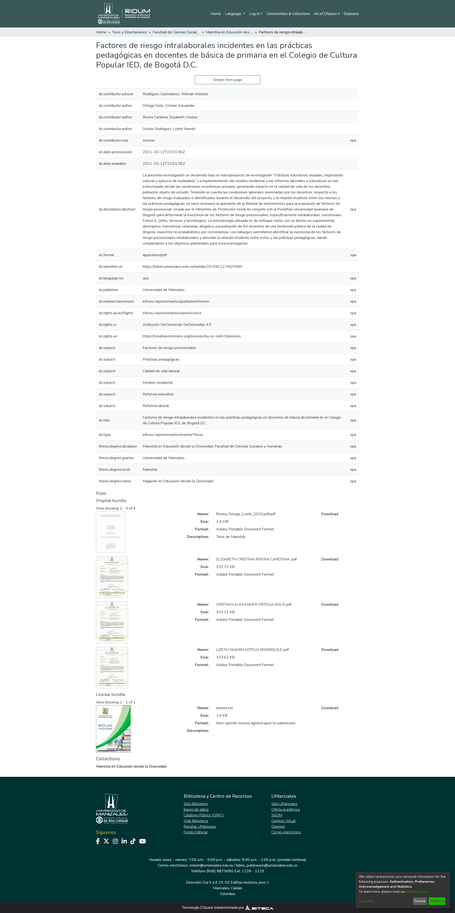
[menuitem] (327, 13)
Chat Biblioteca (196, 821)
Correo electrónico (286, 832)
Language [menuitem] (233, 13)
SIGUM (276, 815)
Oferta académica (285, 809)
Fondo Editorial (196, 832)
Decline (420, 901)
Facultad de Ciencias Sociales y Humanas (176, 32)
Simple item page (227, 79)
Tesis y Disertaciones (129, 32)
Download (329, 514)
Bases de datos (196, 809)
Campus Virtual (283, 821)
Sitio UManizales (284, 803)
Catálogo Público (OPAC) (204, 815)
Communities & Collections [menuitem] (288, 13)
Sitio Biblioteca (196, 803)
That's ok (437, 901)
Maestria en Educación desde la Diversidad (229, 32)
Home (216, 13)
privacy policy (416, 891)
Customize (366, 901)
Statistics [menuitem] (351, 13)
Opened (278, 826)
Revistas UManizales (200, 826)
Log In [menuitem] (254, 13)
